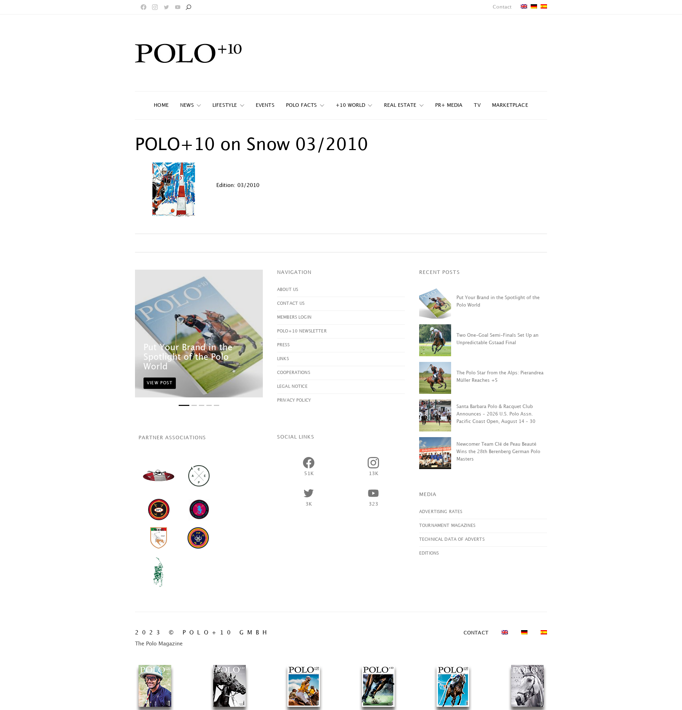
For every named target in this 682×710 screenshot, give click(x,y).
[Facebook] (143, 7)
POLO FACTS (301, 105)
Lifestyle (224, 105)
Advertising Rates (440, 512)
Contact (502, 7)
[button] (184, 405)
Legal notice (292, 387)
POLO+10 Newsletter (302, 331)
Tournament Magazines (447, 526)
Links (283, 359)
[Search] (188, 7)
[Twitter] (166, 7)
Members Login (294, 317)
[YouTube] (178, 7)
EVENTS (265, 105)
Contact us (291, 304)
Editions (429, 553)
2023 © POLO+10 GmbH (202, 632)
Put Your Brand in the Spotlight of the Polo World (188, 357)
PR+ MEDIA (449, 105)
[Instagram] (155, 7)
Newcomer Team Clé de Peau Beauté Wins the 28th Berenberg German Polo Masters (498, 451)
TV (477, 105)
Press (283, 345)
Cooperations (293, 373)
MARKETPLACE (510, 105)
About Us (287, 290)
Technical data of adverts (452, 539)
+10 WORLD (351, 105)
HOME (161, 105)
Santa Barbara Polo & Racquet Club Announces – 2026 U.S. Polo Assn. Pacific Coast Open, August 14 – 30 (495, 414)
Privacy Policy (294, 400)
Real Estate (400, 105)
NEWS (187, 105)
